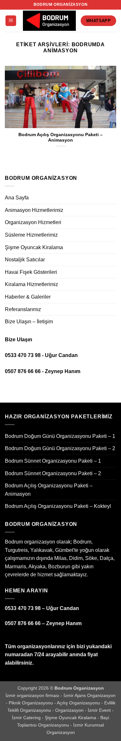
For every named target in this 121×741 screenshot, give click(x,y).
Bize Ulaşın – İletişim (29, 321)
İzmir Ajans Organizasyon (90, 695)
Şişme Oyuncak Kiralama (34, 247)
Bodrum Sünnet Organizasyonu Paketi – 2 (53, 473)
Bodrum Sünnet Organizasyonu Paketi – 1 (53, 461)
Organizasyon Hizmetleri (33, 222)
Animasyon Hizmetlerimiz (34, 210)
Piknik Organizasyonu (31, 702)
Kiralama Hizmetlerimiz (31, 284)
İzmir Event (100, 710)
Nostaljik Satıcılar (25, 259)
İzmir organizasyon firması (33, 695)
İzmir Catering (27, 717)
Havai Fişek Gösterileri (31, 272)
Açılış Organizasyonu (79, 702)
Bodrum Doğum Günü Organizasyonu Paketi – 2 (60, 448)
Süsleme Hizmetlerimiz (31, 235)
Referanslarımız (23, 309)
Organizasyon (70, 710)
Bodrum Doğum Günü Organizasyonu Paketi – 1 (60, 436)
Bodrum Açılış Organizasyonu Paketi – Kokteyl (58, 506)
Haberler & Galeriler (28, 297)
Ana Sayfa (17, 197)
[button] (10, 20)
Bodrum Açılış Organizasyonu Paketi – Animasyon (60, 137)
